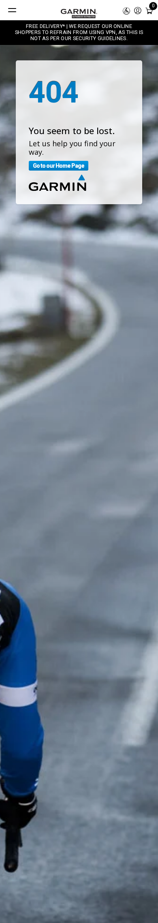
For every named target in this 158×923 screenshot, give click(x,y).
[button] (137, 10)
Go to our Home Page (58, 165)
